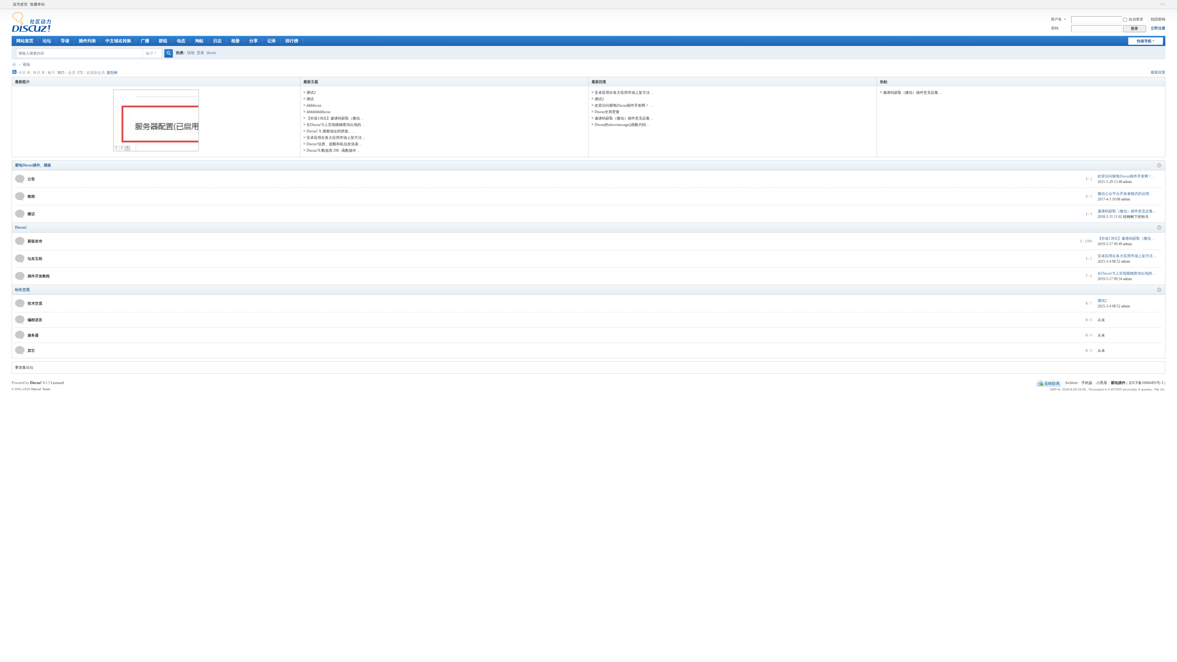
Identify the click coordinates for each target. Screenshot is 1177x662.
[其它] (20, 350)
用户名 (1056, 19)
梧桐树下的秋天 (1136, 217)
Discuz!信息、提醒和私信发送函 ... (334, 144)
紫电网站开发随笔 (14, 64)
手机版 (1086, 383)
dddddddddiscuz (318, 112)
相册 (235, 41)
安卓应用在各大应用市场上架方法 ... (336, 137)
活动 (190, 53)
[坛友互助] (20, 258)
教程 (31, 196)
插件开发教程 (39, 276)
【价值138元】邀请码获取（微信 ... (335, 118)
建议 (31, 214)
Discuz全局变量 (607, 112)
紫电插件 (1118, 383)
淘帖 (199, 41)
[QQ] (1048, 383)
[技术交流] (20, 303)
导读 (65, 41)
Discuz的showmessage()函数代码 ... (622, 125)
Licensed (57, 383)
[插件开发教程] (20, 276)
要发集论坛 (24, 367)
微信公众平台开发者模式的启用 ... (1125, 194)
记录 (271, 41)
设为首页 (20, 4)
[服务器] (20, 335)
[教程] (20, 196)
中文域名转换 (118, 41)
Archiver (1071, 383)
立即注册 (1158, 28)
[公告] (20, 179)
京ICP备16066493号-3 (1146, 383)
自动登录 (1136, 19)
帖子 (150, 53)
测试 (310, 99)
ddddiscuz (314, 105)
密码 (1054, 28)
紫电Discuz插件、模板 (33, 165)
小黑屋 (1101, 383)
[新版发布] (20, 241)
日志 (217, 41)
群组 (163, 41)
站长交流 (22, 289)
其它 (31, 350)
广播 (145, 41)
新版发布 (35, 241)
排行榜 (291, 41)
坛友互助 (35, 259)
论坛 (47, 41)
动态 (181, 41)
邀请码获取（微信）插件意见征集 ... (624, 118)
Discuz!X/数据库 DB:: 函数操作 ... (333, 150)
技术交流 (35, 303)
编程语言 (35, 320)
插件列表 (87, 41)
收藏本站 (37, 4)
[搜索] (168, 53)
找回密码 (1158, 19)
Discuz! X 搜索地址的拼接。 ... (331, 131)
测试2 (311, 92)
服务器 (33, 335)
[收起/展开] (1159, 165)
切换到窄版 (1162, 4)
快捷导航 (1144, 41)
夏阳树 (112, 72)
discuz (211, 53)
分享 (253, 41)
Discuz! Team (40, 389)
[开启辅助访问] (1156, 4)
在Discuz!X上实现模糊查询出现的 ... (336, 125)
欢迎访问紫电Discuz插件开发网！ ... (624, 105)
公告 (31, 179)
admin (1127, 182)
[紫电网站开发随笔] (31, 22)
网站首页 (24, 41)
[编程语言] (20, 319)
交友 (200, 53)
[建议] (20, 213)
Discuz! (21, 227)
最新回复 (1158, 72)
